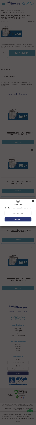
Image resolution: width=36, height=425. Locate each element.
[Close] (33, 201)
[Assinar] (18, 219)
